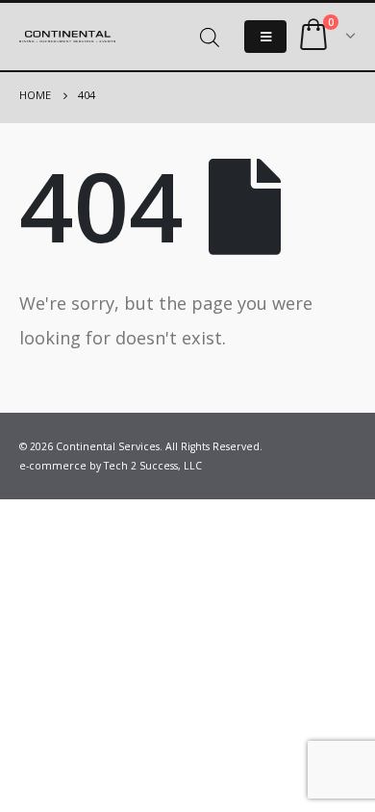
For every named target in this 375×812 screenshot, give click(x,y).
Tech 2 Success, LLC (153, 465)
